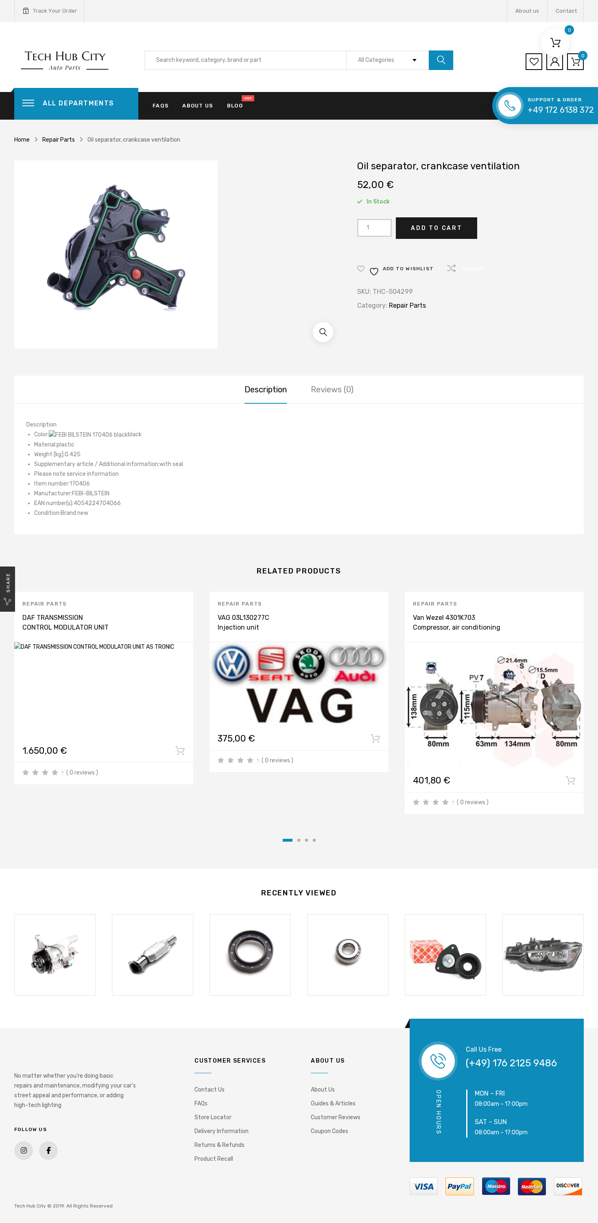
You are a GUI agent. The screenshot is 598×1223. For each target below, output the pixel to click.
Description (265, 389)
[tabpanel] (103, 688)
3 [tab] (306, 840)
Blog (235, 106)
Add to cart (437, 228)
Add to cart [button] (180, 752)
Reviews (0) (332, 389)
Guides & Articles (333, 1103)
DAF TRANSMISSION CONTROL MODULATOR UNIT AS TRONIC (65, 627)
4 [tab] (314, 840)
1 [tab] (287, 840)
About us (527, 11)
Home (22, 139)
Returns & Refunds (219, 1145)
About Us (323, 1089)
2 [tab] (298, 840)
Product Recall (213, 1158)
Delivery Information (221, 1131)
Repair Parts (58, 139)
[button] (323, 332)
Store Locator (212, 1117)
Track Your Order (55, 11)
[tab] (265, 389)
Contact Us (209, 1089)
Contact (566, 11)
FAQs (161, 106)
